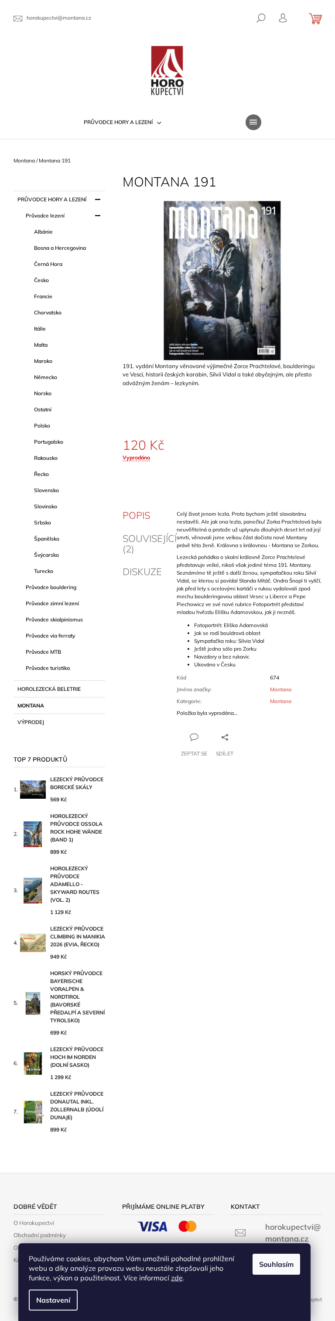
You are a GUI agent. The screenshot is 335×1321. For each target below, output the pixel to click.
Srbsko (42, 522)
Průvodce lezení (45, 215)
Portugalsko (48, 441)
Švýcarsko (46, 555)
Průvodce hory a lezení (51, 199)
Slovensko (46, 490)
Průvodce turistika (48, 668)
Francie (43, 296)
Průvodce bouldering (51, 587)
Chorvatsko (48, 312)
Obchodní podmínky (40, 1234)
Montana (30, 705)
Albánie (43, 231)
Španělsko (46, 538)
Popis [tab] (136, 515)
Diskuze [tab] (142, 571)
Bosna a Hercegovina (60, 248)
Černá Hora (48, 264)
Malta (41, 344)
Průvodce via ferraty (50, 635)
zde (177, 1277)
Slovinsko (45, 506)
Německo (45, 377)
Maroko (43, 361)
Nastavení (53, 1300)
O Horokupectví (34, 1222)
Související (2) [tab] (150, 543)
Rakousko (46, 458)
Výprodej (30, 722)
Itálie (40, 328)
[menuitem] (122, 122)
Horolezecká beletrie (49, 689)
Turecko (43, 571)
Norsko (42, 393)
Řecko (41, 474)
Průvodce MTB (43, 651)
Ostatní (42, 409)
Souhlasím (276, 1264)
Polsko (42, 425)
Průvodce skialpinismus (54, 619)
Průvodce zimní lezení (52, 603)
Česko (41, 280)
